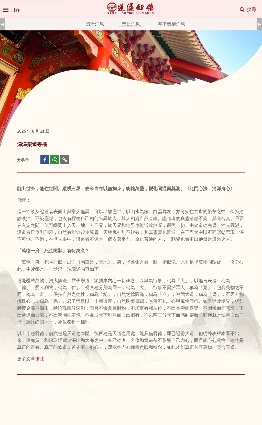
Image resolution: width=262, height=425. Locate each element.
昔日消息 (131, 24)
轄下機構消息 (171, 24)
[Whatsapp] (54, 159)
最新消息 (95, 24)
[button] (15, 10)
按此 (39, 358)
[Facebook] (44, 159)
